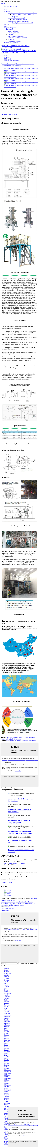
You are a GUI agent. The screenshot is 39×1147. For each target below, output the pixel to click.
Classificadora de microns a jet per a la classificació (22, 13)
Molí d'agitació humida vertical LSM (18, 21)
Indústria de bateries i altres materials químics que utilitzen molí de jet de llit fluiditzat (18, 738)
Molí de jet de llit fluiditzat (11, 60)
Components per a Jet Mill (19, 19)
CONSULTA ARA (6, 882)
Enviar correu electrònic (7, 908)
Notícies (6, 24)
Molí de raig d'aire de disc (16, 905)
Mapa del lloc (11, 900)
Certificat (10, 34)
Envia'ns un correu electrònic (9, 114)
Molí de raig (7, 59)
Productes (7, 11)
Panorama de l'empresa (14, 41)
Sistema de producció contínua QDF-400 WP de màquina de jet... (20, 832)
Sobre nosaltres (8, 29)
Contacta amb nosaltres (11, 43)
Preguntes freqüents (10, 28)
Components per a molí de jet (16, 18)
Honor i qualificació (13, 33)
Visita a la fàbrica (13, 31)
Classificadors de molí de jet (20, 903)
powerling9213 (5, 910)
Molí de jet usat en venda (8, 902)
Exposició (11, 39)
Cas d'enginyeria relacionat (15, 36)
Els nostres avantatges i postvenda (17, 38)
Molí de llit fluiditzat (21, 902)
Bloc (5, 26)
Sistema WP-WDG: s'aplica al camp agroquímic (19, 821)
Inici (5, 9)
